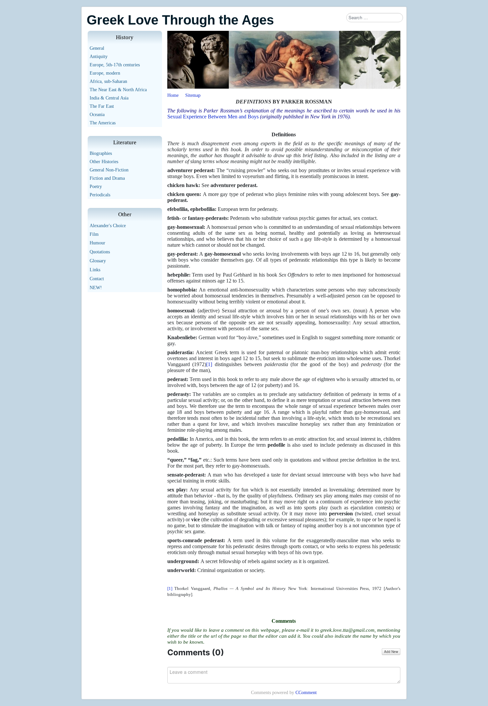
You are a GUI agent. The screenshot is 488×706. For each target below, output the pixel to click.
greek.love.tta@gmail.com (347, 630)
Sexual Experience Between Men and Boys (213, 116)
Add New (391, 651)
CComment (306, 692)
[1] (209, 364)
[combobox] (374, 17)
